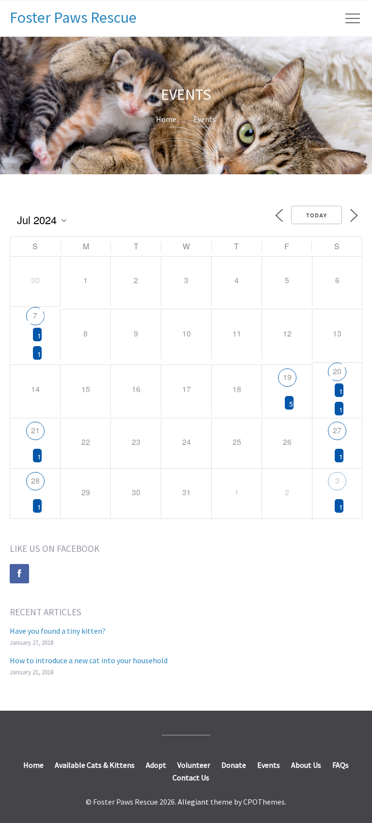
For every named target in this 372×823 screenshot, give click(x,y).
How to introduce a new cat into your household (89, 660)
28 (35, 480)
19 (287, 376)
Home (166, 119)
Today (316, 215)
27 (337, 430)
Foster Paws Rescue (73, 17)
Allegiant (193, 802)
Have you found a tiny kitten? (58, 631)
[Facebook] (19, 573)
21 (35, 430)
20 (337, 371)
